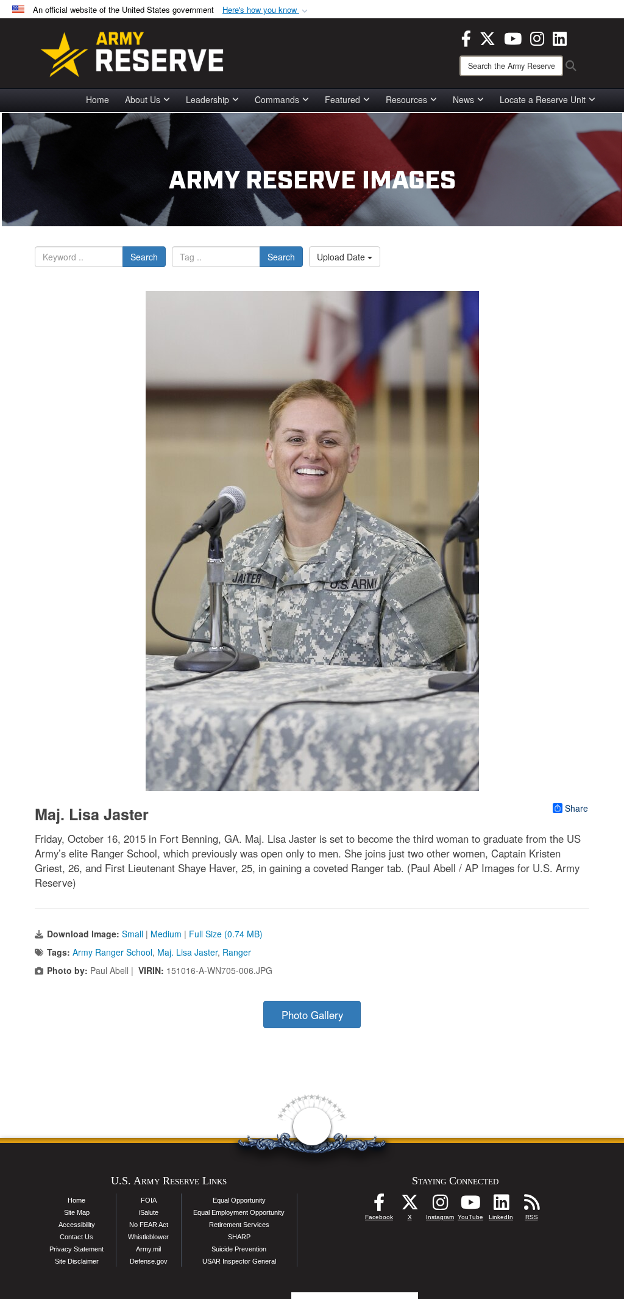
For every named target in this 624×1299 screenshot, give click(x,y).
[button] (266, 10)
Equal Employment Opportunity (239, 1212)
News (463, 99)
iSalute (148, 1212)
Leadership (207, 99)
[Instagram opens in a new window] (537, 37)
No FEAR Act (148, 1224)
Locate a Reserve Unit (543, 99)
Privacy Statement (76, 1249)
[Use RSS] (531, 1206)
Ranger (236, 952)
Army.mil (148, 1249)
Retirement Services (239, 1224)
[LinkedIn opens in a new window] (560, 37)
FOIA (149, 1200)
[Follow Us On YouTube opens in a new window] (470, 1206)
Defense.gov (149, 1261)
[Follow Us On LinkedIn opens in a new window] (501, 1206)
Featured (342, 99)
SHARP (239, 1236)
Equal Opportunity (239, 1200)
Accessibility (76, 1224)
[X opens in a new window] (487, 37)
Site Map (77, 1212)
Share (576, 808)
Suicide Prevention (238, 1249)
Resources (406, 99)
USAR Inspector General (239, 1261)
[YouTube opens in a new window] (513, 37)
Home (97, 99)
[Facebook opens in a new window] (466, 37)
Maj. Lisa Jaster (187, 952)
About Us (142, 99)
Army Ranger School (112, 952)
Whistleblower (148, 1236)
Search (144, 257)
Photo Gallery (312, 1014)
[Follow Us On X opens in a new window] (409, 1206)
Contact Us (76, 1236)
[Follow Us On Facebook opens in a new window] (379, 1206)
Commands (277, 99)
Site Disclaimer (77, 1261)
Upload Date (342, 257)
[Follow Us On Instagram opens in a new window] (440, 1206)
